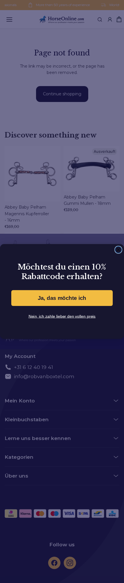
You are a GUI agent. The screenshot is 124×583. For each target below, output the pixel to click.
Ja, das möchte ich (62, 298)
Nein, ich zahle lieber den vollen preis (62, 316)
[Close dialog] (118, 249)
